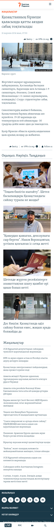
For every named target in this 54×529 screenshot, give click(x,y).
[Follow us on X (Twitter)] (10, 500)
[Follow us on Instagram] (23, 500)
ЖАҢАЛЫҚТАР (9, 12)
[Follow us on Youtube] (17, 500)
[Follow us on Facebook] (4, 500)
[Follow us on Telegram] (30, 500)
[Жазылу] (42, 500)
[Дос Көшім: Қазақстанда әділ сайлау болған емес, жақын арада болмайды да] (27, 306)
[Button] (28, 39)
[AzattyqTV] (32, 525)
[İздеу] (45, 525)
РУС (20, 525)
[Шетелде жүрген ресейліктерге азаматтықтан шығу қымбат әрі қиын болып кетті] (27, 263)
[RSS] (36, 500)
